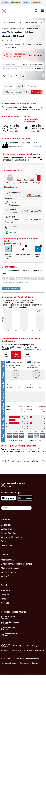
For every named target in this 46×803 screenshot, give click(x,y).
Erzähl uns (37, 195)
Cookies (35, 663)
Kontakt (4, 650)
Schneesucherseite (33, 349)
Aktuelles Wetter (22, 92)
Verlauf (5, 461)
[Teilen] (16, 75)
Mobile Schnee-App (10, 567)
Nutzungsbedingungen (9, 663)
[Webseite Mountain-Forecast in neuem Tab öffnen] (15, 2)
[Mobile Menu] (42, 10)
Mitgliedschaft (7, 559)
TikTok (4, 598)
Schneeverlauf (33, 86)
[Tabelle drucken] (23, 75)
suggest (15, 379)
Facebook (5, 590)
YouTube (5, 602)
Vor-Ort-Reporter (8, 571)
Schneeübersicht (8, 532)
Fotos (3, 541)
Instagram (5, 594)
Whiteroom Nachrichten (11, 537)
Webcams (16, 461)
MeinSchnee (7, 545)
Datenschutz (24, 663)
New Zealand (17, 28)
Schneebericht (37, 92)
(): (12, 243)
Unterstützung (31, 645)
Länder (5, 28)
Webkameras (9, 92)
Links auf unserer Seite (21, 650)
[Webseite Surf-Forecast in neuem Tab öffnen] (5, 2)
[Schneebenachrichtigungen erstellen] (10, 75)
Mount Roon (16, 362)
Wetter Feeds (7, 576)
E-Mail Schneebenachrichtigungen (16, 563)
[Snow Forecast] (4, 10)
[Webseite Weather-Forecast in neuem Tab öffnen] (36, 2)
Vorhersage (8, 86)
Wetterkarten (7, 528)
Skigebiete (6, 524)
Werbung (17, 645)
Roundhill (36, 362)
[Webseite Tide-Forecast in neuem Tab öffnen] (26, 2)
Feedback (39, 650)
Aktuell (20, 86)
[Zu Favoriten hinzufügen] (4, 75)
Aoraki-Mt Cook (33, 28)
